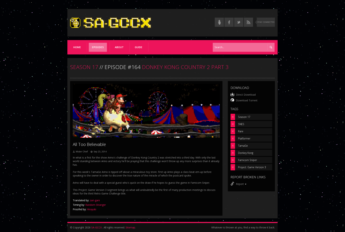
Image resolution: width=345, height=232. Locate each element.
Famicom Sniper (247, 160)
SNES (241, 124)
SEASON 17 (84, 67)
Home (77, 47)
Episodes (98, 47)
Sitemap (130, 227)
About (119, 47)
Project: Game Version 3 (252, 167)
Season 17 (244, 117)
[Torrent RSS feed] (248, 22)
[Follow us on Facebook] (229, 22)
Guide (138, 47)
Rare (240, 131)
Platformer (244, 138)
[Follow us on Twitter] (238, 22)
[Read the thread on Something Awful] (219, 22)
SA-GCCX (96, 227)
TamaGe (243, 145)
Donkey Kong (245, 153)
